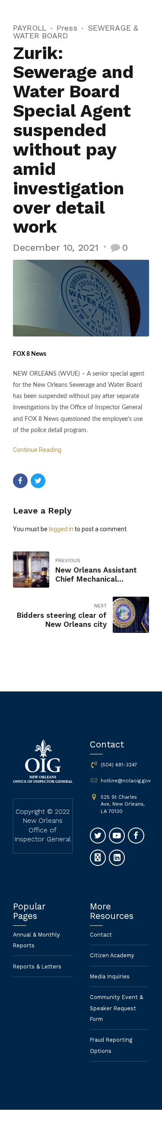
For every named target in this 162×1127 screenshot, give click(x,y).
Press (67, 27)
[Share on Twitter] (38, 480)
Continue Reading (37, 449)
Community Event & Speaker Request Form (116, 1008)
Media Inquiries (110, 976)
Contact (101, 934)
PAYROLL (29, 27)
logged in (61, 529)
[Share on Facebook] (20, 480)
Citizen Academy (112, 955)
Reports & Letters (37, 966)
